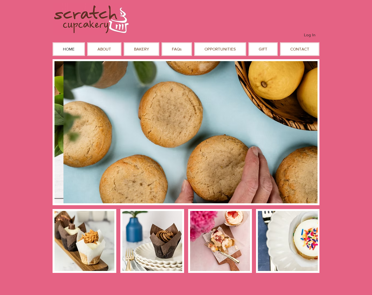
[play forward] (312, 241)
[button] (104, 49)
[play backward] (59, 241)
